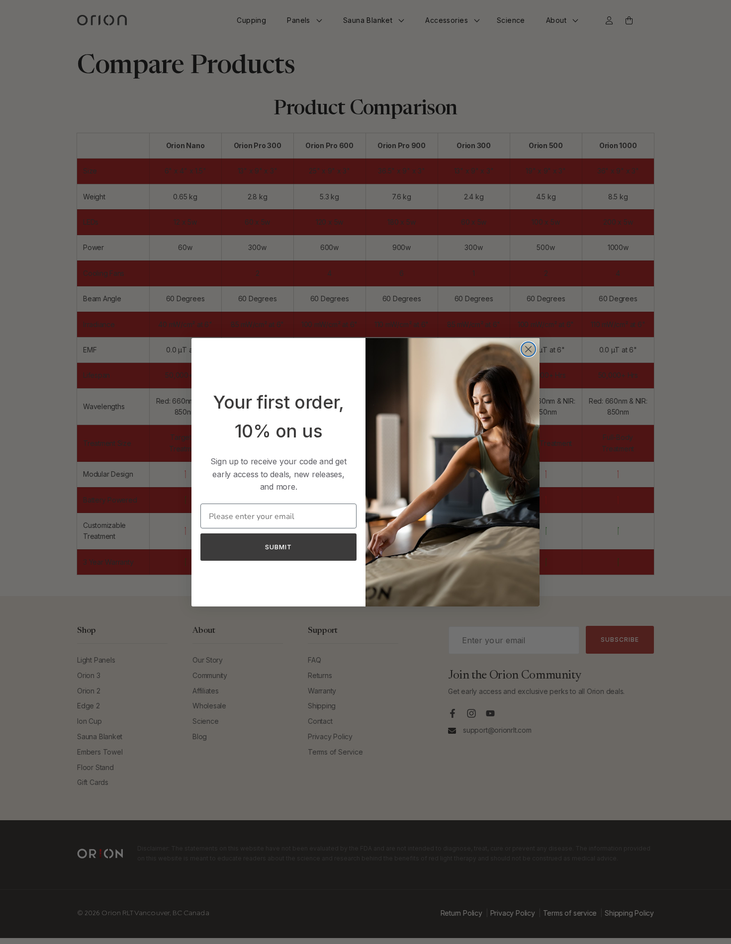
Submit (278, 547)
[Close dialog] (528, 349)
